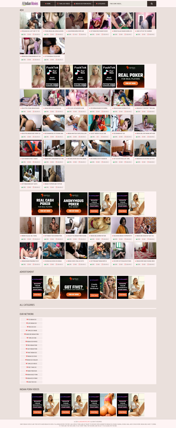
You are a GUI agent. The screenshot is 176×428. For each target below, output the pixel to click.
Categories (101, 4)
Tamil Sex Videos (64, 4)
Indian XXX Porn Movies (83, 4)
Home (48, 4)
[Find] (151, 3)
